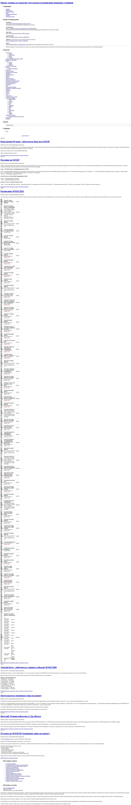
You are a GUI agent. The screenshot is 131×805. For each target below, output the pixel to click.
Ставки (7, 93)
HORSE (8, 9)
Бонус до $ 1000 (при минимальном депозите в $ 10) (18, 23)
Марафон (8, 73)
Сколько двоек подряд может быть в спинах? (16, 766)
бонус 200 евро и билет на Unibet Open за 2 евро (17, 44)
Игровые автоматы (13, 68)
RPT (10, 109)
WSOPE (10, 114)
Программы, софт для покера (13, 80)
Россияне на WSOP (10, 160)
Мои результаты (9, 74)
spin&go (10, 53)
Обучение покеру (10, 11)
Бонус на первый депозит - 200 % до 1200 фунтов (17, 37)
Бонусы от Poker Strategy (9, 788)
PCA (10, 107)
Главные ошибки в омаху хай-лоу (14, 774)
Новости (8, 76)
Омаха (7, 77)
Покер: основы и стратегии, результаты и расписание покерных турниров (37, 2)
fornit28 (10, 62)
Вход (7, 131)
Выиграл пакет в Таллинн (12, 779)
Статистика (8, 95)
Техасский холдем (10, 16)
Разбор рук (8, 84)
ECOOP (10, 101)
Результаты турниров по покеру (13, 88)
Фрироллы (8, 117)
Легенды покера (10, 71)
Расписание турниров (11, 87)
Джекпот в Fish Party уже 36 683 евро (14, 770)
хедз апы (11, 57)
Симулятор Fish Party (11, 763)
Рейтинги (8, 90)
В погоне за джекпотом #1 (12, 767)
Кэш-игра (8, 69)
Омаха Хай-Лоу (9, 78)
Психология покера (10, 83)
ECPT (10, 103)
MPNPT (10, 106)
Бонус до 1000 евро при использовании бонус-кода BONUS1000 (21, 28)
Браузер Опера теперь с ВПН (13, 771)
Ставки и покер (9, 772)
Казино (7, 67)
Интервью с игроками (11, 66)
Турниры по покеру (10, 98)
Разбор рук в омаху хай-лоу (12, 777)
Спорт (7, 91)
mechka (10, 63)
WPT (10, 111)
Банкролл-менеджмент (11, 60)
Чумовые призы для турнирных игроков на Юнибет (18, 776)
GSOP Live (11, 105)
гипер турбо (11, 55)
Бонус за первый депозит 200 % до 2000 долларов (17, 33)
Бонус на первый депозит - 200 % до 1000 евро (17, 40)
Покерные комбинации (11, 14)
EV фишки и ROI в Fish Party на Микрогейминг (17, 765)
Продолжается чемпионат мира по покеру (21, 695)
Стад (7, 94)
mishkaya (11, 64)
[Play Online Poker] (25, 135)
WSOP (10, 112)
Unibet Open (11, 110)
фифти (10, 56)
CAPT (10, 100)
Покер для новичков (10, 79)
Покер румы (9, 10)
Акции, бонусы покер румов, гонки (14, 58)
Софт (7, 12)
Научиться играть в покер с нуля (16, 116)
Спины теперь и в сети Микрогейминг (15, 778)
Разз (7, 85)
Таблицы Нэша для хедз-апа (12, 768)
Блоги (7, 61)
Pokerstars (7, 739)
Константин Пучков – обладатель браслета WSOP (25, 141)
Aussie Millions (12, 99)
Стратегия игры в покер (11, 96)
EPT (10, 104)
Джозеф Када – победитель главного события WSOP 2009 (29, 667)
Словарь (8, 15)
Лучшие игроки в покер (11, 72)
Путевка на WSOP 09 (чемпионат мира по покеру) (25, 733)
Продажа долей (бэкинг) (11, 82)
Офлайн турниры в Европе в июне (14, 781)
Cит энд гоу (9, 52)
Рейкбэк (8, 89)
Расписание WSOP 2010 (12, 191)
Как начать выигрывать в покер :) (14, 773)
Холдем (8, 118)
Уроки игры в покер (10, 115)
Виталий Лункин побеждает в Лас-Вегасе (21, 716)
